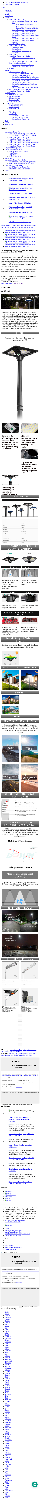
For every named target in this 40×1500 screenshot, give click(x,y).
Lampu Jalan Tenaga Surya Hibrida (23, 33)
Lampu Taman (16, 49)
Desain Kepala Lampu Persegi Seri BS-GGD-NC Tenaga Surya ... (21, 1158)
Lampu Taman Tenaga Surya (17, 45)
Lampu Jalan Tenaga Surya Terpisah (23, 31)
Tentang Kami (9, 16)
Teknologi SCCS (14, 108)
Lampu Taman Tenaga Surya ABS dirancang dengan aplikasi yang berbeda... (20, 1119)
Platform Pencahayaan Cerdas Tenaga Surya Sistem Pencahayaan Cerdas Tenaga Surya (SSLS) (18, 1054)
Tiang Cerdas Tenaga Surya (17, 63)
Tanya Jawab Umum (15, 101)
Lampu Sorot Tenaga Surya (17, 44)
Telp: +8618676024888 (12, 4)
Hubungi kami (9, 124)
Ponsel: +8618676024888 (12, 1222)
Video (6, 110)
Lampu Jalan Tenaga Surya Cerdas (19, 56)
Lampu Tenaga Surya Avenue (21, 75)
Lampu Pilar (16, 52)
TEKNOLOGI (9, 103)
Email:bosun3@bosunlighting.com (15, 1220)
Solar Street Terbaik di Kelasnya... (20, 222)
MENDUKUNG (10, 93)
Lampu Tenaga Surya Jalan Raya (22, 73)
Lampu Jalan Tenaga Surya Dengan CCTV (25, 38)
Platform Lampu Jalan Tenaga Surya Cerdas (22, 162)
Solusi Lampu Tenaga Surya (17, 72)
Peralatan (11, 68)
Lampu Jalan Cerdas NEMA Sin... (20, 203)
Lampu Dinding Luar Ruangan (21, 51)
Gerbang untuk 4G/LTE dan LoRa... (21, 193)
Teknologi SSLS (14, 107)
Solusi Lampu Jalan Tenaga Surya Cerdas (25, 61)
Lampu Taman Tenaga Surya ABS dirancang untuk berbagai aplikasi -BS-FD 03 (19, 1050)
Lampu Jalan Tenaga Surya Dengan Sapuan (22, 146)
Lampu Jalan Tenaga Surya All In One (24, 135)
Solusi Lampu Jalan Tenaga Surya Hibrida (25, 87)
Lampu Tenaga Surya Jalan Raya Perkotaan (25, 77)
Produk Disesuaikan (15, 96)
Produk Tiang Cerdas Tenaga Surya (23, 65)
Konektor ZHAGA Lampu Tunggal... (21, 184)
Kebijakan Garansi (14, 98)
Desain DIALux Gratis (16, 94)
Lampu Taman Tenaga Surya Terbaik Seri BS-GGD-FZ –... (21, 1134)
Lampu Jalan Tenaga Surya (17, 19)
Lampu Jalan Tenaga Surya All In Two (24, 30)
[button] (20, 875)
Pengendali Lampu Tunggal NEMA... (21, 212)
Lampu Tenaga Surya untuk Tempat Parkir (25, 79)
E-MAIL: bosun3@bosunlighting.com (16, 2)
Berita (6, 121)
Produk (7, 17)
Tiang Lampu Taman (18, 47)
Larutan (7, 70)
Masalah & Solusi (14, 100)
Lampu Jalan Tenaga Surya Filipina (27, 28)
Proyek (7, 122)
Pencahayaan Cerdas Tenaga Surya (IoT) (17, 1234)
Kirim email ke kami (7, 283)
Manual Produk (18, 283)
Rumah (7, 14)
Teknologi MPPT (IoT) (16, 105)
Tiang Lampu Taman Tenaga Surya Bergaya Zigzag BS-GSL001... (20, 1182)
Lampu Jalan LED (14, 54)
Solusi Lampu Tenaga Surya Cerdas (20, 89)
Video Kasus (12, 112)
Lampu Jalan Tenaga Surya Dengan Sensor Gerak (24, 142)
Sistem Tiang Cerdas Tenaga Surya (23, 66)
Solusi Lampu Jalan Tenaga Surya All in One (22, 134)
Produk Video (13, 114)
